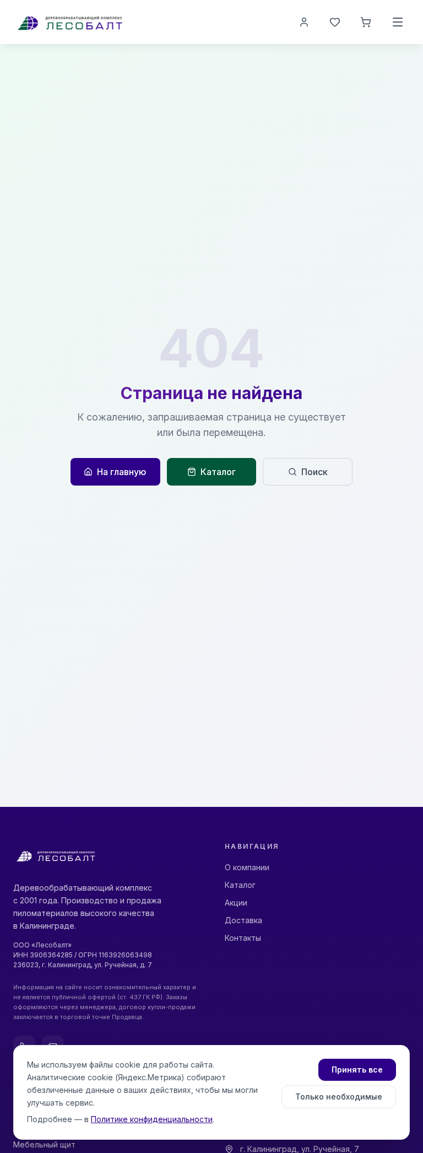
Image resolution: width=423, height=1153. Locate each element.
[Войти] (304, 22)
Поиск (314, 471)
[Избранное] (335, 22)
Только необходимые (338, 1096)
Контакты (243, 937)
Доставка (243, 920)
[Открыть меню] (398, 22)
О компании (247, 867)
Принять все (357, 1069)
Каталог (218, 471)
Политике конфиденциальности (152, 1119)
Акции (236, 902)
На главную (122, 471)
